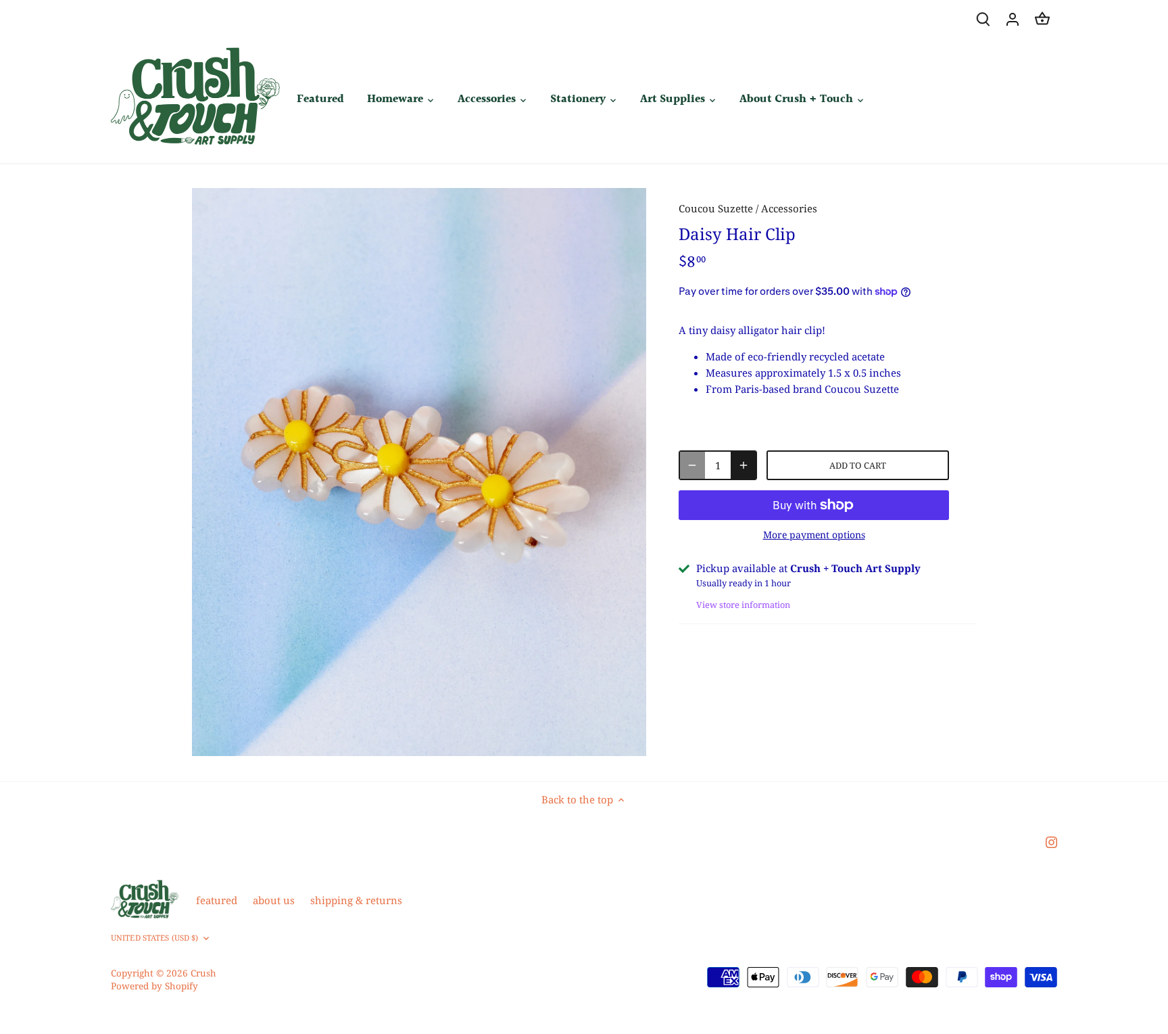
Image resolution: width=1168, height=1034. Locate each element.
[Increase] (743, 465)
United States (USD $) (154, 938)
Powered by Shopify (154, 986)
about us (274, 900)
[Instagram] (1051, 842)
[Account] (1012, 18)
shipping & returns (356, 900)
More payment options (814, 535)
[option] (419, 472)
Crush (203, 973)
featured (216, 900)
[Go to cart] (1042, 18)
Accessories (789, 208)
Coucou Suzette (716, 208)
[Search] (983, 18)
